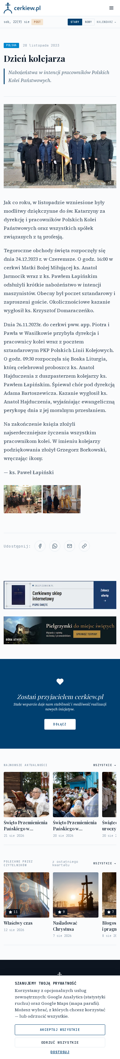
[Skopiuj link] (84, 546)
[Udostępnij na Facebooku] (40, 546)
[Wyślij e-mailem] (69, 546)
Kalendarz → (106, 22)
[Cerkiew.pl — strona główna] (22, 7)
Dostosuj (59, 1052)
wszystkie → (104, 765)
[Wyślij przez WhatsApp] (54, 546)
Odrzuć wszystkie (60, 1042)
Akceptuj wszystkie (60, 1030)
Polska (11, 45)
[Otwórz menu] (111, 8)
